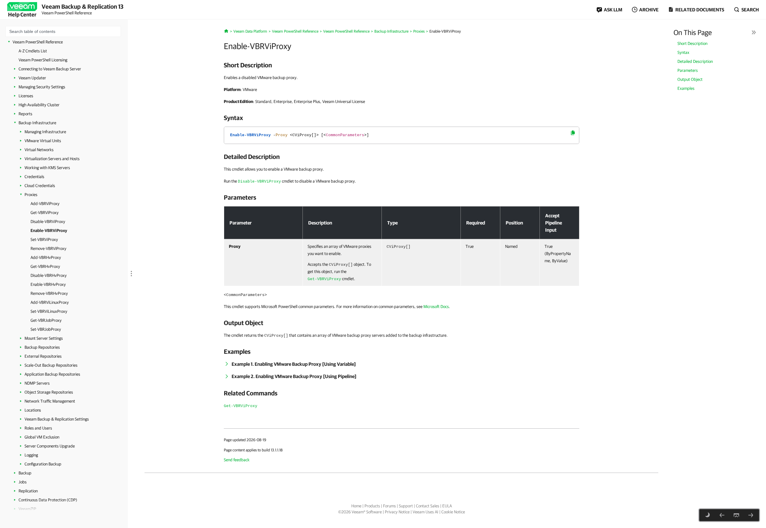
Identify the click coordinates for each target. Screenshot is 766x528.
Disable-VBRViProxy (48, 221)
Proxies (31, 194)
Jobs (23, 482)
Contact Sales (427, 505)
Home (356, 505)
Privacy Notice (397, 511)
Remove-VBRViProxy (48, 248)
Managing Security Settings (42, 86)
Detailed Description (695, 61)
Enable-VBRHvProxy (48, 284)
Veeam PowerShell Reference (38, 42)
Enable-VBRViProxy (49, 230)
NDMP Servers (37, 383)
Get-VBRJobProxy (46, 320)
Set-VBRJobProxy (46, 329)
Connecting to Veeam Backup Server (50, 68)
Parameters (687, 70)
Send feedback (237, 459)
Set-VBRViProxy (44, 239)
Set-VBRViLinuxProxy (49, 311)
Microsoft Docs (436, 306)
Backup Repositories (42, 347)
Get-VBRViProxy (45, 212)
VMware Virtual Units (43, 140)
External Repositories (43, 356)
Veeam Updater (32, 77)
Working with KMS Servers (47, 167)
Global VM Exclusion (42, 437)
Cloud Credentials (40, 185)
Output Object (690, 79)
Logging (31, 455)
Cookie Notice (453, 511)
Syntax (683, 52)
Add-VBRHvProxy (46, 257)
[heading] (401, 65)
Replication (28, 490)
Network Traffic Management (50, 401)
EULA (447, 505)
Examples (685, 88)
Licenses (26, 95)
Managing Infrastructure (45, 131)
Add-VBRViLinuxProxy (50, 302)
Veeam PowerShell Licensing (43, 59)
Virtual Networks (39, 149)
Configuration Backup (43, 464)
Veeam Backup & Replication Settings (57, 419)
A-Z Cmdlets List (33, 50)
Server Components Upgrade (50, 446)
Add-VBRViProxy (45, 203)
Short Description (692, 43)
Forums (389, 505)
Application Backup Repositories (52, 374)
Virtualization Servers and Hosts (52, 158)
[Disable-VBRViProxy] (722, 515)
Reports (25, 113)
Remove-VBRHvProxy (49, 293)
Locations (33, 410)
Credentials (34, 176)
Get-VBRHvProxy (45, 266)
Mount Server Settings (44, 338)
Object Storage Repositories (49, 392)
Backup (25, 473)
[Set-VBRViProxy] (750, 515)
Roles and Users (38, 428)
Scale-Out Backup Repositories (51, 365)
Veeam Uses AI (425, 511)
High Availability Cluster (39, 104)
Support (406, 505)
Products (372, 505)
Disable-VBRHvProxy (49, 275)
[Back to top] (736, 515)
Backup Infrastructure (37, 122)
